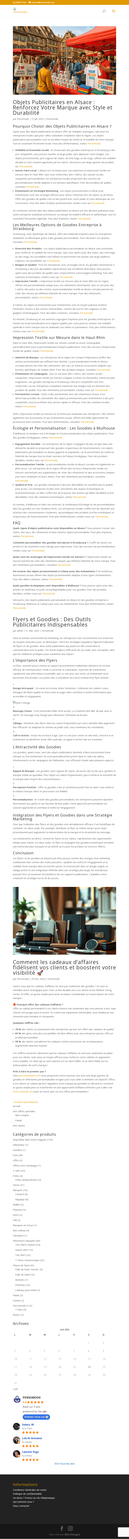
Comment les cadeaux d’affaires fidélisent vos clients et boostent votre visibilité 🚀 (64, 967)
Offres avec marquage (25, 1165)
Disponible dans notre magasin (29, 1139)
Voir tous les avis (65, 1463)
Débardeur (19, 1144)
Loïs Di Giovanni (32, 1438)
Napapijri (20, 1199)
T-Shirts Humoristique (27, 1260)
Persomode (23, 118)
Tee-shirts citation (25, 1244)
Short (16, 1214)
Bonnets (19, 1279)
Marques (17, 1190)
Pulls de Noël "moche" (27, 1269)
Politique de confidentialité (27, 1493)
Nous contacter (21, 1505)
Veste (16, 1184)
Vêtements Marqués (24, 1240)
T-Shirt (19, 1309)
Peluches (20, 1284)
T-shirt (16, 1170)
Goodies (17, 1150)
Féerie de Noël (21, 1265)
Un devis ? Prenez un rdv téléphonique (34, 1497)
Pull (15, 1220)
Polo (15, 1155)
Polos (16, 1175)
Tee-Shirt (20, 1255)
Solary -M (28, 1424)
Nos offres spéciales (24, 1111)
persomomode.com (29, 1075)
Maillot (16, 1204)
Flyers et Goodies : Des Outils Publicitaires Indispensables (52, 622)
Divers (16, 1314)
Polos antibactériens (26, 1179)
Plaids (16, 1295)
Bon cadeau (19, 1230)
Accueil (16, 1106)
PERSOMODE (32, 1397)
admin (20, 630)
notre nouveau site (23, 1091)
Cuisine (16, 1300)
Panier (18, 1120)
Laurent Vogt (30, 1452)
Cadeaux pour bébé (25, 1290)
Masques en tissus (23, 1225)
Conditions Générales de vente (29, 1489)
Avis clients (19, 1125)
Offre (16, 1160)
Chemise (17, 1209)
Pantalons (18, 1235)
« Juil (15, 1388)
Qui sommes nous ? (23, 1501)
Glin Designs (72, 1534)
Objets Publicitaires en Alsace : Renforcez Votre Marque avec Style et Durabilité (62, 107)
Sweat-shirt (21, 1249)
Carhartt (19, 1194)
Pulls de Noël (22, 1274)
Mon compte (22, 1115)
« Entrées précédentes (25, 1102)
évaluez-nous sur (35, 1416)
